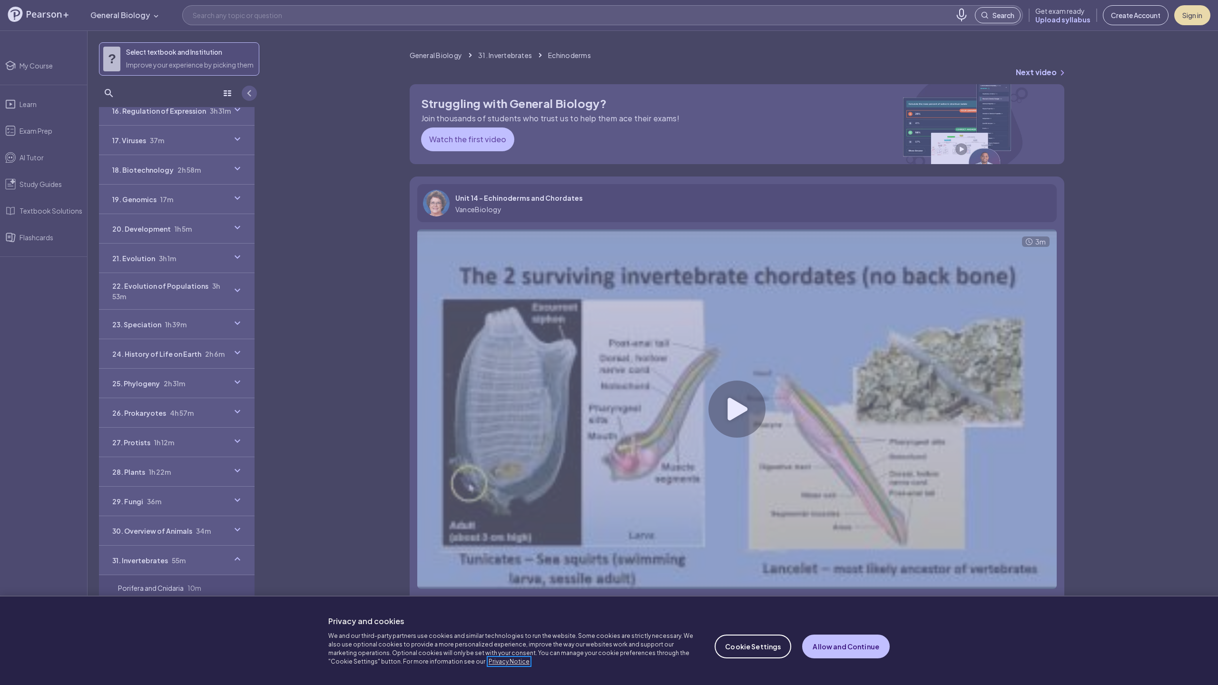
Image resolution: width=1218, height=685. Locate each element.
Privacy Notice (509, 661)
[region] (609, 640)
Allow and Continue (846, 646)
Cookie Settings (753, 646)
